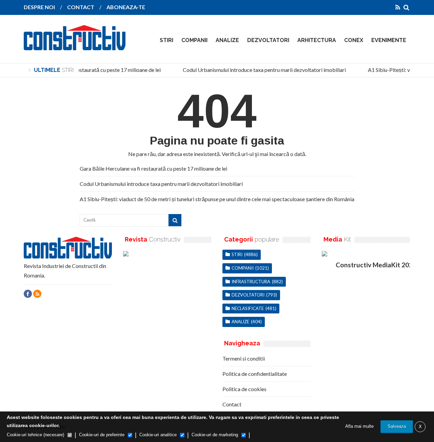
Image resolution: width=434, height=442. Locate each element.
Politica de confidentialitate (254, 373)
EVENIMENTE (388, 40)
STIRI (166, 40)
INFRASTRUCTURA (251, 281)
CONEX (353, 40)
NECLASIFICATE (248, 308)
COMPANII (194, 40)
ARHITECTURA (316, 40)
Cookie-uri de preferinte (101, 434)
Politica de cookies (244, 389)
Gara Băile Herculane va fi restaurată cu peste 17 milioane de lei (85, 69)
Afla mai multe (359, 426)
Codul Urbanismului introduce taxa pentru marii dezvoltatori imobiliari (262, 69)
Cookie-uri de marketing (215, 434)
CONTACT (80, 7)
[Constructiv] (74, 45)
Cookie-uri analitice (158, 434)
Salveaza (397, 426)
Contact (231, 404)
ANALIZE (227, 40)
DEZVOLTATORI (268, 40)
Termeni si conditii (243, 358)
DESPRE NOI (39, 7)
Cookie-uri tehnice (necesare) (35, 434)
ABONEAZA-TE (125, 7)
